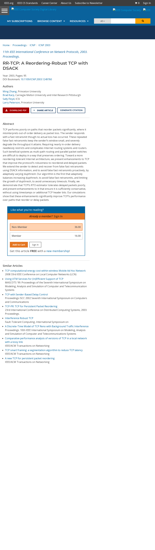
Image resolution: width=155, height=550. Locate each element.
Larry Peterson (11, 102)
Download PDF (17, 110)
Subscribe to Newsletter (88, 3)
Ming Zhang (10, 91)
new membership (57, 251)
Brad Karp (8, 95)
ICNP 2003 (44, 45)
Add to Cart (19, 244)
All (102, 21)
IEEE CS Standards (27, 3)
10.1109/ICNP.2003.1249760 (36, 79)
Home (6, 45)
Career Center (49, 3)
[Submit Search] (142, 21)
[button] (137, 3)
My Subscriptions (19, 21)
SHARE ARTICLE (44, 110)
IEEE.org (8, 3)
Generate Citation (71, 110)
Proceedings (20, 45)
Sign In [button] (147, 3)
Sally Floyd (8, 99)
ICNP (32, 45)
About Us (66, 3)
